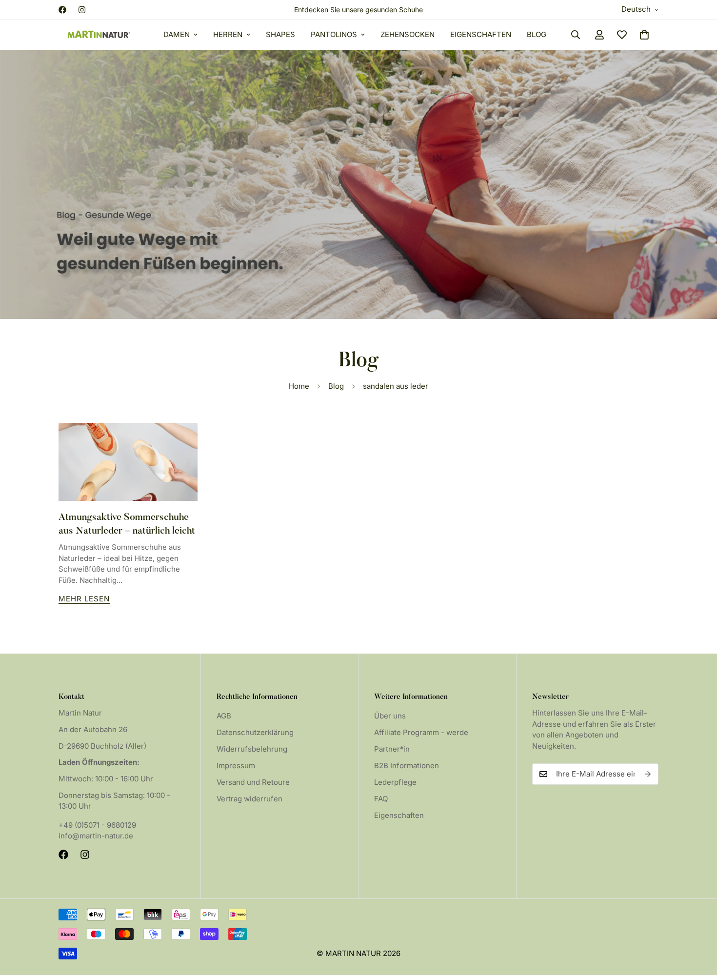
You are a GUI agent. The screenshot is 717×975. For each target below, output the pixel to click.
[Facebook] (62, 10)
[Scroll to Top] (698, 922)
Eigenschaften (480, 34)
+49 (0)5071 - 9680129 (97, 825)
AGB (224, 715)
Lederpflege (395, 782)
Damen (176, 34)
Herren (227, 34)
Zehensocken (407, 34)
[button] (644, 34)
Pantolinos (334, 34)
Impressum (236, 765)
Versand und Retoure (253, 782)
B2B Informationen (406, 765)
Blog (536, 34)
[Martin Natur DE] (99, 34)
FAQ (381, 798)
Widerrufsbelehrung (252, 749)
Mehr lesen (84, 598)
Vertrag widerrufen (249, 798)
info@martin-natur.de (96, 835)
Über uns (390, 715)
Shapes (280, 34)
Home (299, 386)
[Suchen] (575, 34)
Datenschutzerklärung (255, 732)
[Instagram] (82, 10)
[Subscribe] (647, 774)
